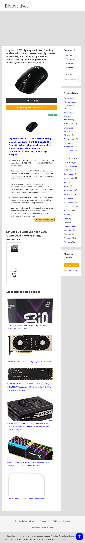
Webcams (68, 242)
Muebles (67, 198)
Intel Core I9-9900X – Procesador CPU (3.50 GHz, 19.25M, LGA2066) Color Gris (27, 327)
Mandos (67, 182)
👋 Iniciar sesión (70, 270)
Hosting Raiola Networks (25, 521)
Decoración (68, 158)
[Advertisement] (42, 29)
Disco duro (68, 162)
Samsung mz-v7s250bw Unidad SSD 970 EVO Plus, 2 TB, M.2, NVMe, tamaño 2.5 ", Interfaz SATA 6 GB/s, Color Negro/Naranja (29, 387)
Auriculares (68, 124)
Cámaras (67, 135)
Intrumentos (69, 178)
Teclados (67, 238)
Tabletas (67, 234)
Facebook (70, 59)
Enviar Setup (71, 265)
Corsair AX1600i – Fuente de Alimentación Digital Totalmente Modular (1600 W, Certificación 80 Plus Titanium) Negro (28, 426)
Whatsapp (70, 63)
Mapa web (44, 521)
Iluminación (68, 174)
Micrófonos (68, 190)
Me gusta (34, 101)
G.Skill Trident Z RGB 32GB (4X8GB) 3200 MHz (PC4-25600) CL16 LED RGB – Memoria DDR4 (28, 464)
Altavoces (68, 112)
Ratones (67, 214)
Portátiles (68, 210)
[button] (81, 5)
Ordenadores (69, 206)
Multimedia (68, 202)
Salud (66, 218)
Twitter (69, 55)
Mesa (66, 186)
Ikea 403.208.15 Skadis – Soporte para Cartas (26, 499)
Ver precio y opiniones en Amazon (32, 107)
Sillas (66, 222)
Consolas (67, 154)
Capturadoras (69, 139)
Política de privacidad (61, 521)
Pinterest (70, 67)
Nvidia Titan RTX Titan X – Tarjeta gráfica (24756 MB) (29, 361)
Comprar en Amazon (45, 220)
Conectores (68, 150)
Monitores (68, 194)
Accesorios (68, 98)
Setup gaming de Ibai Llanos (14, 273)
